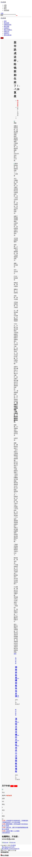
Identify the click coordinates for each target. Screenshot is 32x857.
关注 (12, 786)
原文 (5, 8)
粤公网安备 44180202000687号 (10, 848)
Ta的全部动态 (6, 832)
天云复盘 (13, 845)
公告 (5, 5)
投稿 (2, 38)
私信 (16, 786)
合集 (5, 7)
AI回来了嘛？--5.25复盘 (10, 831)
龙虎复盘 (6, 10)
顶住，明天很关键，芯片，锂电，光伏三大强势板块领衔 (17, 745)
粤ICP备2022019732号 (8, 847)
